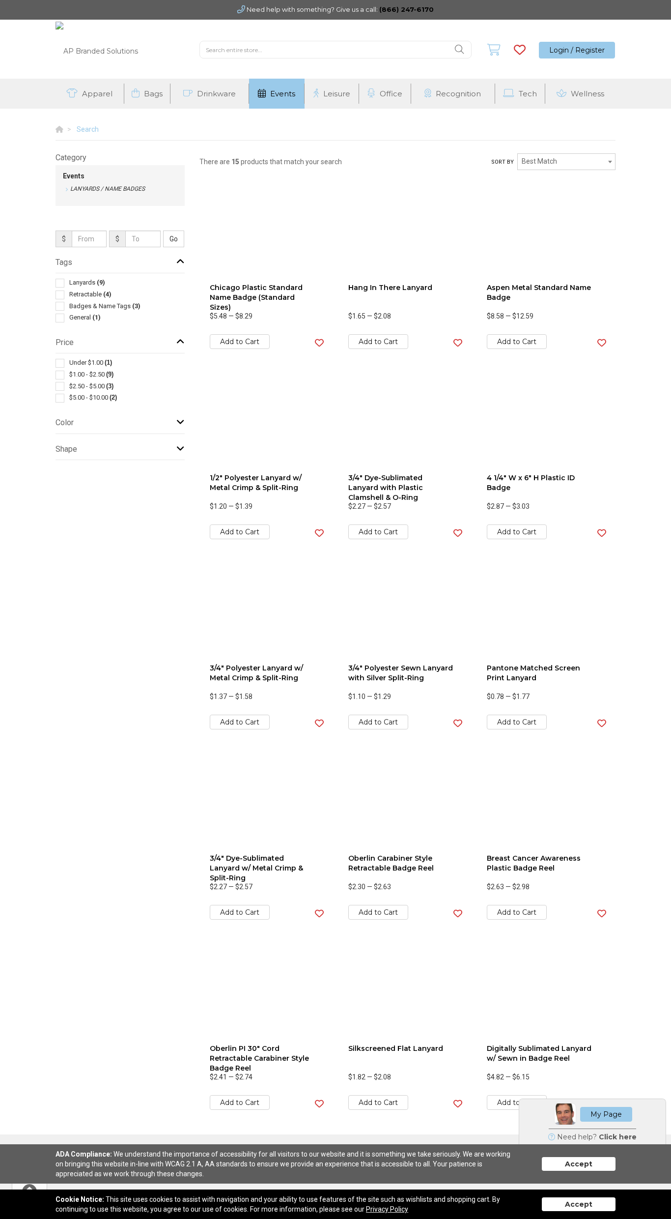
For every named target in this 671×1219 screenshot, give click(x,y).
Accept (578, 1164)
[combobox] (566, 161)
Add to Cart (239, 341)
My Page (606, 1114)
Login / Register (577, 50)
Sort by (502, 162)
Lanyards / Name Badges (107, 188)
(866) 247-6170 (406, 9)
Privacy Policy (387, 1209)
